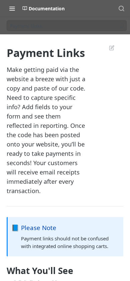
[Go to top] (109, 262)
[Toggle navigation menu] (12, 8)
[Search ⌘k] (121, 8)
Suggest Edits (108, 47)
